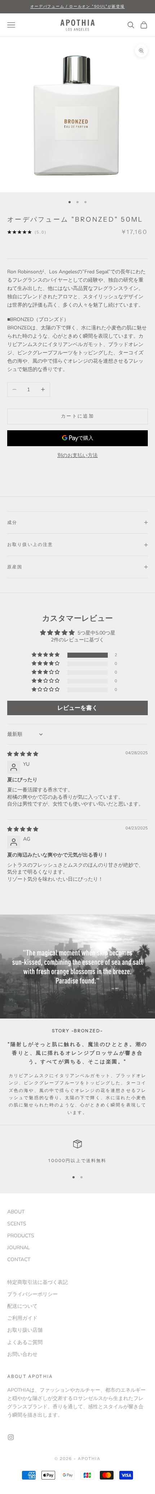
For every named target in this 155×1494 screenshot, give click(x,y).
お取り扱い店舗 (25, 1330)
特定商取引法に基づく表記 (37, 1282)
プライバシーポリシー (32, 1294)
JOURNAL (18, 1247)
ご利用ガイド (22, 1318)
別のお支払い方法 (77, 455)
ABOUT (16, 1211)
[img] (22, 754)
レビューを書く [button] (77, 708)
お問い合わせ (22, 1354)
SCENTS (16, 1223)
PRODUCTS (20, 1235)
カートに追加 (77, 416)
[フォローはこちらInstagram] (10, 1437)
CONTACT (18, 1259)
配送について (22, 1306)
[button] (46, 655)
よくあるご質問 (25, 1342)
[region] (77, 1152)
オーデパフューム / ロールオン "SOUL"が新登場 (77, 6)
